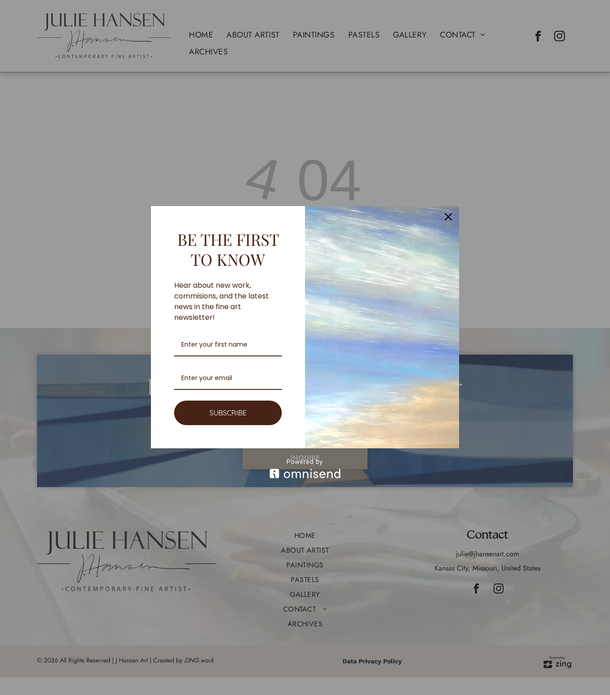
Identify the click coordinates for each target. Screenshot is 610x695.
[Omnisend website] (305, 468)
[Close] (448, 217)
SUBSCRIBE (228, 412)
